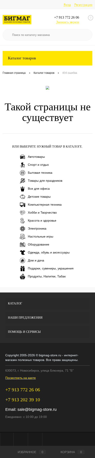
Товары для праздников (45, 180)
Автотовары (36, 156)
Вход (67, 4)
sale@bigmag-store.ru (37, 409)
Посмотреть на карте (20, 378)
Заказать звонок (67, 22)
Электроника (37, 228)
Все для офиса (39, 188)
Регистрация (83, 4)
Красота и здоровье (42, 220)
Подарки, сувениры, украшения (51, 268)
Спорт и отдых (38, 164)
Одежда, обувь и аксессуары (49, 252)
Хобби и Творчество (42, 212)
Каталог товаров (22, 58)
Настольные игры (40, 236)
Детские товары (39, 196)
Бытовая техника (40, 172)
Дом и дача (36, 260)
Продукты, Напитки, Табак (47, 276)
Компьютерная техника (45, 204)
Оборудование (38, 244)
